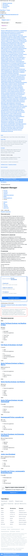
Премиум (5, 7)
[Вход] (0, 16)
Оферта (8, 529)
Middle (5, 196)
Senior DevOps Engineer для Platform (13, 382)
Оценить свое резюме (16, 304)
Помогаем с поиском (6, 304)
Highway (5, 204)
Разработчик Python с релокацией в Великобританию (13, 471)
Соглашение (3, 529)
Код (1, 14)
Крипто (15, 14)
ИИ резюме (5, 4)
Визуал (3, 14)
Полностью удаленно (8, 195)
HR (6, 14)
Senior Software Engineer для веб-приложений (12, 401)
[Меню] (2, 16)
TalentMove (3, 10)
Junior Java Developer (8, 454)
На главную (3, 182)
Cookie (22, 529)
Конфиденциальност (15, 529)
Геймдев (12, 14)
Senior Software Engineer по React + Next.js (12, 364)
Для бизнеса (12, 531)
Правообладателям (5, 531)
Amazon (5, 202)
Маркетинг (3, 13)
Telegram (5, 206)
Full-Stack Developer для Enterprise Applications (12, 435)
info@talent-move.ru (4, 164)
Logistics (5, 192)
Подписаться (13, 492)
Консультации (6, 6)
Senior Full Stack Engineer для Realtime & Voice (13, 324)
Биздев (8, 14)
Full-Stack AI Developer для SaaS (11, 345)
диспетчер (6, 207)
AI (17, 14)
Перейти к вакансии (5, 211)
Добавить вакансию (7, 3)
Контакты (18, 531)
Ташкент (5, 193)
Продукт (3, 11)
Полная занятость (7, 198)
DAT (4, 203)
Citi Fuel (5, 190)
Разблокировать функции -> (14, 297)
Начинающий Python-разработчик (12, 417)
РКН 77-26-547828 (4, 167)
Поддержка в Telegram (12, 164)
